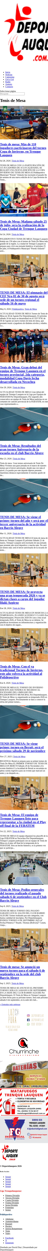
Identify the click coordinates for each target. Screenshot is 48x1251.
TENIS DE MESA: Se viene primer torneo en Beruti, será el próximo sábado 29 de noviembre (22, 747)
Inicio (7, 72)
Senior (8, 1210)
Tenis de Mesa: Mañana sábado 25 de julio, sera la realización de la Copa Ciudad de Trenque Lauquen (23, 225)
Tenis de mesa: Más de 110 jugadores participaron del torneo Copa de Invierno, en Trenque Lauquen (23, 150)
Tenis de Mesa (18, 161)
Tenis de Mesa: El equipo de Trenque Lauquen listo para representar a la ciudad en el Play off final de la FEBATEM (23, 820)
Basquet (8, 1224)
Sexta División (11, 1205)
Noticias (8, 74)
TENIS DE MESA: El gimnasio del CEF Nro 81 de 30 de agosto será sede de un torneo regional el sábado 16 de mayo (24, 298)
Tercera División (12, 1198)
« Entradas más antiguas (10, 1004)
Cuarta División (12, 1200)
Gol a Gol (9, 79)
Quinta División (12, 1203)
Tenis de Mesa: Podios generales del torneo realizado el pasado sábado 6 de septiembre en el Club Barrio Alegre (23, 895)
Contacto (9, 86)
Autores (8, 84)
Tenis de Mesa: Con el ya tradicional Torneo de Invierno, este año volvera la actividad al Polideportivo (21, 672)
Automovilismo (11, 1221)
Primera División (12, 1195)
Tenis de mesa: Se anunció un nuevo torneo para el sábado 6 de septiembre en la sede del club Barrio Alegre (22, 972)
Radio (7, 82)
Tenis (7, 1231)
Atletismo (9, 1219)
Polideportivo (18, 309)
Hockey (8, 1226)
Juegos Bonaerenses (13, 1228)
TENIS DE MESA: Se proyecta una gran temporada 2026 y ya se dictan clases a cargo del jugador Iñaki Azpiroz (22, 597)
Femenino (9, 1207)
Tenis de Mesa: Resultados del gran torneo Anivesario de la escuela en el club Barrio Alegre (22, 449)
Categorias (9, 77)
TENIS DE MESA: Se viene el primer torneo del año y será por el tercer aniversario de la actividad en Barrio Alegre (24, 522)
